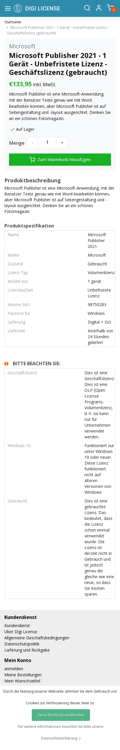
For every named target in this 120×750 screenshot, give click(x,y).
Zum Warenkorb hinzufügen (64, 159)
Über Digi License (20, 631)
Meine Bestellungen (23, 674)
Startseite (12, 21)
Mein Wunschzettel (22, 681)
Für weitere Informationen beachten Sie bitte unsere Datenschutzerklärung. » (60, 732)
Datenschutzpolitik (21, 644)
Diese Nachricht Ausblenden (61, 714)
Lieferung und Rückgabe (27, 650)
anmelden (13, 668)
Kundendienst (17, 625)
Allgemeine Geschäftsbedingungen (36, 637)
